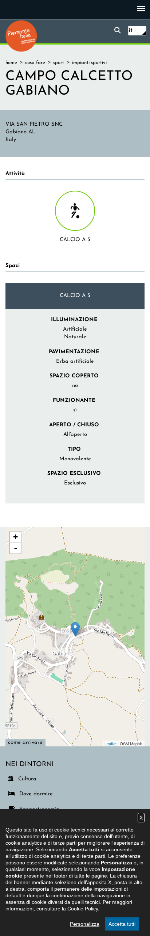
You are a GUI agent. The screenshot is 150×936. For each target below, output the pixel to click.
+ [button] (15, 536)
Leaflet (110, 743)
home (11, 62)
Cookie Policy (82, 909)
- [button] (15, 548)
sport (58, 62)
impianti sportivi (89, 62)
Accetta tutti (121, 924)
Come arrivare (25, 742)
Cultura (27, 779)
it (131, 30)
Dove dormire (35, 794)
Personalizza (84, 924)
